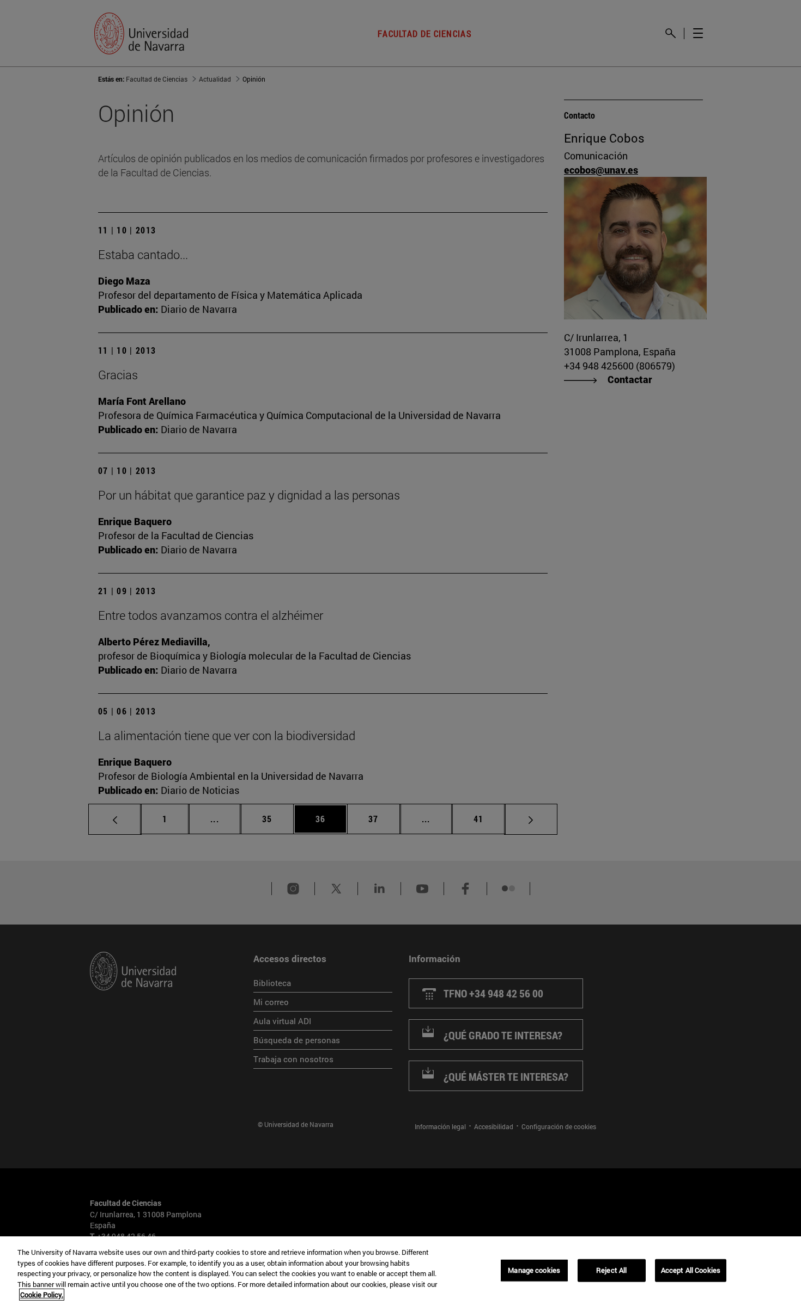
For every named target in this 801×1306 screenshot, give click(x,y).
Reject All (611, 1270)
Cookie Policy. (41, 1294)
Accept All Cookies (690, 1270)
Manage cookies (534, 1270)
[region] (400, 1271)
